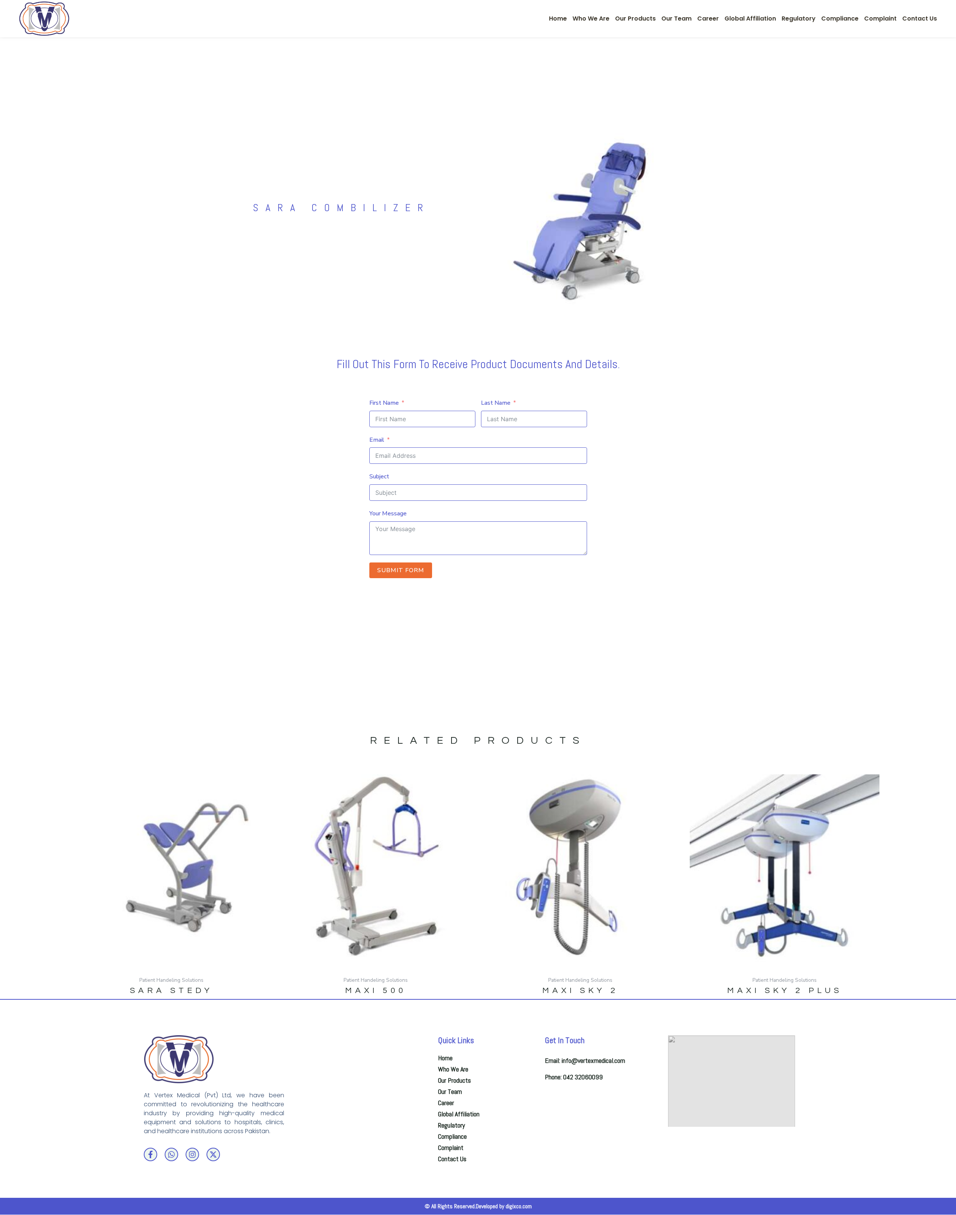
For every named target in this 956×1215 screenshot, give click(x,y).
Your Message (388, 513)
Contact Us (919, 18)
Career (708, 18)
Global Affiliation (750, 18)
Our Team (676, 18)
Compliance (840, 18)
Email (376, 440)
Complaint (880, 18)
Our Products (635, 18)
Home (558, 18)
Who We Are (590, 18)
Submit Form (400, 570)
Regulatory (799, 18)
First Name (384, 403)
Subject (379, 476)
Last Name (495, 403)
